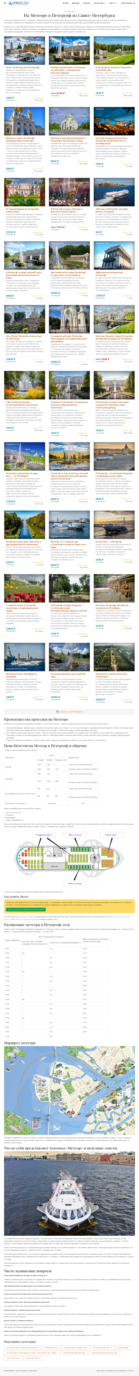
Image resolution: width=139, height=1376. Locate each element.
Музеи (65, 3)
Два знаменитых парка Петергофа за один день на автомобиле (68, 273)
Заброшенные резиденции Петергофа (109, 273)
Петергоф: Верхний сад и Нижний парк (68, 675)
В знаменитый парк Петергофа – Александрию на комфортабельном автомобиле (69, 339)
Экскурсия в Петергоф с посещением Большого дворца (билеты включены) (69, 405)
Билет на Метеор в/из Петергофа (22, 67)
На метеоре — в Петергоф (109, 541)
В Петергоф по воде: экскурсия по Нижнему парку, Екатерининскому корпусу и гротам (69, 608)
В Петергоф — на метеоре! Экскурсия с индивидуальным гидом (114, 474)
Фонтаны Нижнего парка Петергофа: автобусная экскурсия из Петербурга (114, 337)
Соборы (86, 3)
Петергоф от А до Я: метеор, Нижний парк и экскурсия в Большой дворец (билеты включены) (69, 476)
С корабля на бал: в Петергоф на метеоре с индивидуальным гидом (22, 608)
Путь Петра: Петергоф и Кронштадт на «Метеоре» (24, 337)
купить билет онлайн (25, 917)
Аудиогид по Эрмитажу (75, 1348)
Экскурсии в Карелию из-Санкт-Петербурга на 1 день (32, 1353)
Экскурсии (98, 3)
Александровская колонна (104, 1353)
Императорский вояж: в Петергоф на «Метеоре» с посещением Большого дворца (68, 70)
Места (112, 3)
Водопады (123, 1348)
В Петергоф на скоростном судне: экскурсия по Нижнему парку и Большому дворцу (112, 405)
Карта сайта (101, 1371)
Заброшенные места (102, 1348)
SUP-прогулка (13, 1358)
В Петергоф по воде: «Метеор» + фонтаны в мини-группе (67, 210)
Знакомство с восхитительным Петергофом (111, 675)
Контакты (130, 1371)
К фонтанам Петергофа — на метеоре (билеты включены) (22, 403)
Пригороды (126, 3)
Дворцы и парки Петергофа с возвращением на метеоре (21, 139)
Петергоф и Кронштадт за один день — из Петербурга (22, 474)
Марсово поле (32, 1358)
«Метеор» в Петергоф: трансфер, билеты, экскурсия (112, 210)
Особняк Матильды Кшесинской (22, 1348)
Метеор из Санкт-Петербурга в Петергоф (21, 675)
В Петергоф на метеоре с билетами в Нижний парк (113, 69)
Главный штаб (51, 1348)
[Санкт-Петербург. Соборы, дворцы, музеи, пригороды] (18, 3)
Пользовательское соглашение (115, 1371)
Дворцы (75, 3)
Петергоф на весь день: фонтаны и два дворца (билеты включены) (23, 543)
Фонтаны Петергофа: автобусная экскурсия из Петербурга (112, 606)
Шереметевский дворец (74, 1353)
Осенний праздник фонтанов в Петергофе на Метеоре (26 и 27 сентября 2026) (111, 141)
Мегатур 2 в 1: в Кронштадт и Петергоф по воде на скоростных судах (68, 544)
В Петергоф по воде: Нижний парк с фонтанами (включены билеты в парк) (24, 275)
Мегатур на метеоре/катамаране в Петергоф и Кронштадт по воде (68, 139)
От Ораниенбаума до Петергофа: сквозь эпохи (22, 210)
